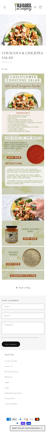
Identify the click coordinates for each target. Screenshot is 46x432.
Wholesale (8, 377)
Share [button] (6, 69)
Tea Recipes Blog (11, 361)
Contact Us (9, 366)
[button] (4, 7)
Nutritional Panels (11, 372)
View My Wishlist (11, 404)
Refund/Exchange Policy (13, 393)
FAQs (7, 388)
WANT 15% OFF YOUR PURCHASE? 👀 (27, 428)
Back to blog (24, 287)
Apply (7, 382)
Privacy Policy (10, 398)
